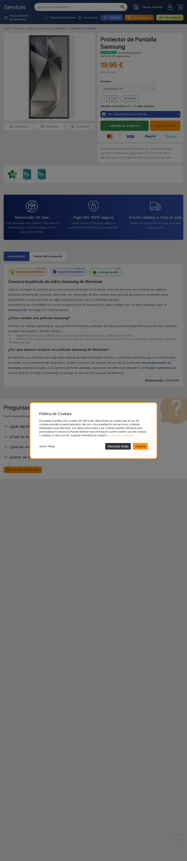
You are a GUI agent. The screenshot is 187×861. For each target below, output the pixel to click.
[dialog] (93, 430)
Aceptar (140, 446)
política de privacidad (121, 435)
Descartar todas (118, 446)
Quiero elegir (47, 446)
